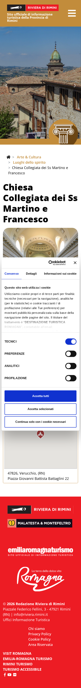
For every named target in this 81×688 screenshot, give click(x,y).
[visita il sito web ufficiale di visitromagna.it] (40, 579)
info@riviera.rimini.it (31, 614)
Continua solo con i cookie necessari (40, 421)
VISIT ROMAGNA (17, 653)
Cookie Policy (39, 639)
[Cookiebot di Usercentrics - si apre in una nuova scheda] (49, 262)
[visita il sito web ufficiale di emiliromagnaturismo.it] (40, 551)
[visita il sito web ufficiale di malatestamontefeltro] (40, 526)
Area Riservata (40, 644)
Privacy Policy (39, 634)
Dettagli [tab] (31, 273)
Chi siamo (36, 628)
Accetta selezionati (40, 409)
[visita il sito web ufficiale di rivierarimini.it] (40, 507)
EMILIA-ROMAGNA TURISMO (27, 658)
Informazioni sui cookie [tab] (60, 273)
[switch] (70, 354)
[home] (8, 157)
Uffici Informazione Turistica (26, 619)
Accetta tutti (40, 396)
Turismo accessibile (22, 669)
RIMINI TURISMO (17, 664)
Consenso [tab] (12, 273)
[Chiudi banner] (75, 262)
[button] (72, 13)
